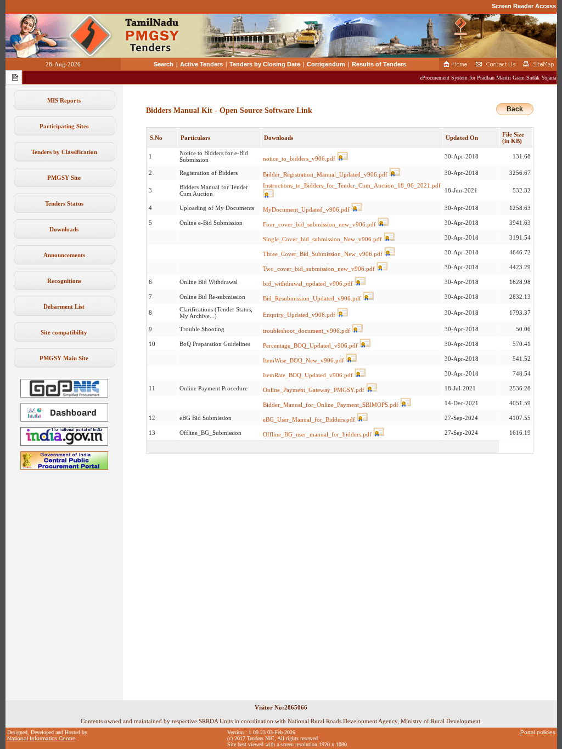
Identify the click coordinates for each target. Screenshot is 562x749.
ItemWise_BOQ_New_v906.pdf (303, 360)
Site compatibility (64, 332)
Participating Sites (64, 126)
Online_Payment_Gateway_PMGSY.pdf (313, 390)
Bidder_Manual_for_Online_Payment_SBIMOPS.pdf (330, 404)
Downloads (63, 229)
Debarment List (64, 306)
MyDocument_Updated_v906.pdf (306, 209)
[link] (64, 395)
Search (163, 64)
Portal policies (537, 732)
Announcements (64, 255)
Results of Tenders (379, 64)
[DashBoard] (64, 419)
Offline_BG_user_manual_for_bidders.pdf (317, 434)
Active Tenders (201, 64)
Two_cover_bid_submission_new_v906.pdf (319, 268)
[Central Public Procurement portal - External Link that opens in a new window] (64, 467)
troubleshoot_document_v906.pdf (306, 330)
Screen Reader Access (524, 6)
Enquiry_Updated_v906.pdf (299, 314)
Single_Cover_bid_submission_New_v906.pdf (322, 239)
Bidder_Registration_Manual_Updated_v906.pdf (325, 174)
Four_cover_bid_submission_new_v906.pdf (319, 224)
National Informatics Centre (41, 738)
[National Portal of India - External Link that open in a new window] (64, 443)
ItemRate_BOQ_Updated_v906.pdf (308, 375)
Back (515, 109)
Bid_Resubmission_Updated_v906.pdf (312, 298)
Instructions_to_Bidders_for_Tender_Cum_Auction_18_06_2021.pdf (352, 185)
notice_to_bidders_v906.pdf (299, 158)
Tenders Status (64, 203)
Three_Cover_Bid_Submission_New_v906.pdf (323, 254)
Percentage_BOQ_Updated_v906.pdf (310, 345)
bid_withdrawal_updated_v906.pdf (308, 283)
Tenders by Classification (64, 152)
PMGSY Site (64, 177)
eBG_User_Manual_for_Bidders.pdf (309, 419)
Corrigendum (326, 64)
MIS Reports (64, 100)
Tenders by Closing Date (264, 64)
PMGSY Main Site (64, 358)
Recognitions (64, 280)
